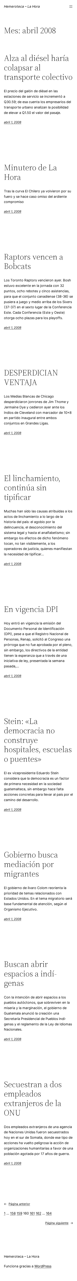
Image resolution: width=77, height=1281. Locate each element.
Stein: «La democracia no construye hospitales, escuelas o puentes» (38, 740)
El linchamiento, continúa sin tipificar (32, 488)
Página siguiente (59, 1223)
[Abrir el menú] (71, 6)
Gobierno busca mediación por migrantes (31, 864)
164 (49, 1213)
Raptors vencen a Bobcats (33, 261)
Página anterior (17, 1204)
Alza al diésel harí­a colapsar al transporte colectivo (38, 67)
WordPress (42, 1266)
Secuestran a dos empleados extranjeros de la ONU (33, 1098)
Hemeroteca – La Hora (22, 6)
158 (13, 1213)
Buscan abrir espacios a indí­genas (30, 973)
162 (38, 1213)
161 (32, 1213)
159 (19, 1213)
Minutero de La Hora (30, 172)
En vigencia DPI (31, 609)
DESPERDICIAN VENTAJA (31, 377)
